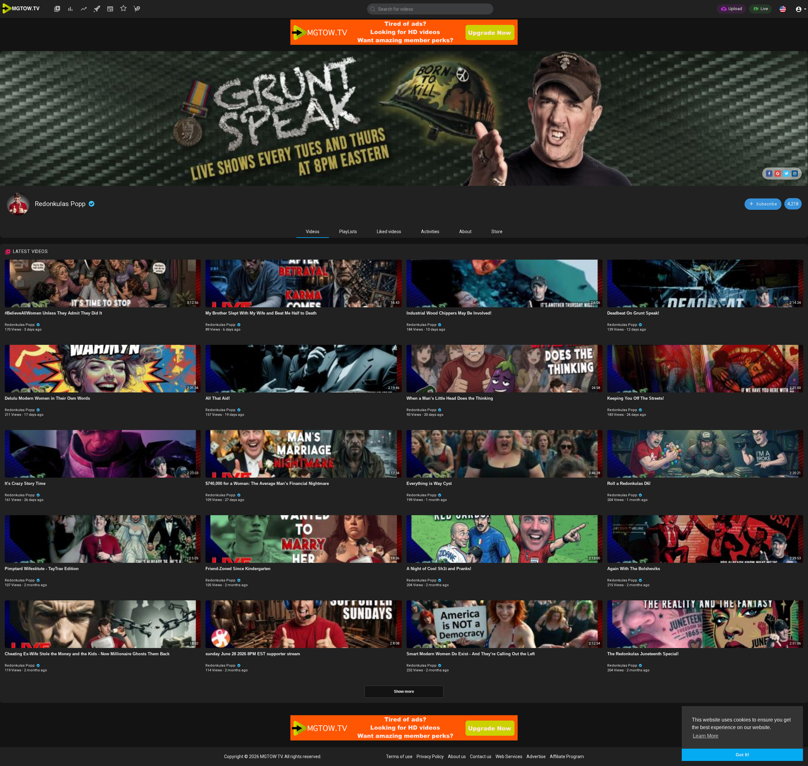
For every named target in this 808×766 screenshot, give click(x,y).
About (465, 231)
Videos (312, 231)
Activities (430, 231)
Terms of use (399, 756)
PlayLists (348, 231)
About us (457, 756)
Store (496, 231)
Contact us (480, 756)
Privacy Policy (430, 756)
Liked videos (389, 231)
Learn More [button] (705, 736)
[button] (783, 9)
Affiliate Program (567, 756)
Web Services (509, 756)
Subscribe (766, 204)
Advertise (536, 756)
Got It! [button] (742, 754)
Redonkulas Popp (61, 204)
